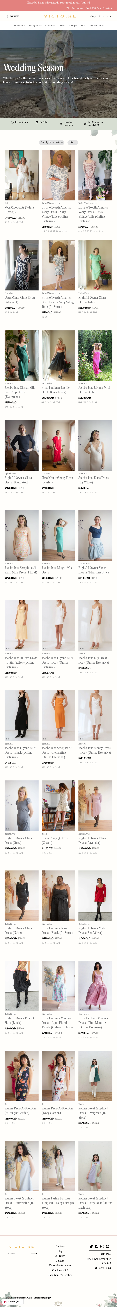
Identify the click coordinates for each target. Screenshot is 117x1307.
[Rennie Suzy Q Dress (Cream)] (59, 805)
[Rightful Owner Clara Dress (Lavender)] (95, 805)
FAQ (67, 8)
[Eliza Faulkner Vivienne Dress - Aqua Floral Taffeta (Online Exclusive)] (59, 986)
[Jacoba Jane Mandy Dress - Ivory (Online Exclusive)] (95, 715)
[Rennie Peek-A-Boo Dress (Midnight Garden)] (22, 1076)
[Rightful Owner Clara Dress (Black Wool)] (22, 445)
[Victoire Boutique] (60, 16)
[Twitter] (91, 1246)
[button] (51, 142)
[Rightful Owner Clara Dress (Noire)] (22, 895)
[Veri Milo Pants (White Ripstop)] (22, 175)
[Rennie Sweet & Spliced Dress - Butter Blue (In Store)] (22, 1166)
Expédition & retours (60, 1265)
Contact (60, 1260)
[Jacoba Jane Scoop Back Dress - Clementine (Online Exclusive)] (59, 715)
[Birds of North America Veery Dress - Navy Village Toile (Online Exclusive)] (59, 175)
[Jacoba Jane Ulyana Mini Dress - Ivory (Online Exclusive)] (59, 625)
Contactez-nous (77, 8)
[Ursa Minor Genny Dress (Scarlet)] (59, 445)
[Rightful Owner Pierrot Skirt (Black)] (22, 986)
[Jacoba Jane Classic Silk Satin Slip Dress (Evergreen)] (22, 355)
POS (28, 1298)
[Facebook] (96, 1246)
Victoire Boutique (19, 1298)
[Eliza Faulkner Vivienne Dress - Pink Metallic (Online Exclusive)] (95, 986)
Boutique (60, 1246)
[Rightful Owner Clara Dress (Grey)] (22, 805)
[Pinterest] (107, 1246)
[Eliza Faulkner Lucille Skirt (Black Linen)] (59, 355)
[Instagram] (102, 1246)
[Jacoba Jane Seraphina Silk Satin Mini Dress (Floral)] (22, 535)
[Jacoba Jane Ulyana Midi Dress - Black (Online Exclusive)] (22, 715)
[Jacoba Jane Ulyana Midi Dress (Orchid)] (95, 355)
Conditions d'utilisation (60, 1275)
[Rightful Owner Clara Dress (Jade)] (95, 265)
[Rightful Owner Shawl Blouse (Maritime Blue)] (95, 535)
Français (106, 8)
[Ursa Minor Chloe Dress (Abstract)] (22, 265)
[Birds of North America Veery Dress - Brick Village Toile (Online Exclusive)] (95, 175)
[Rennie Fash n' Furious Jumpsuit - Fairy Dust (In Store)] (59, 1166)
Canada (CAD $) (92, 8)
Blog (60, 1251)
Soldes (61, 25)
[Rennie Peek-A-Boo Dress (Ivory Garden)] (59, 1076)
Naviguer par (35, 25)
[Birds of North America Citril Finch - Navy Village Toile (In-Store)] (59, 265)
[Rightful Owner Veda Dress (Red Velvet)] (95, 895)
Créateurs (50, 25)
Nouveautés (20, 25)
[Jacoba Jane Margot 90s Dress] (59, 535)
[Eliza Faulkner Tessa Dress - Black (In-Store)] (59, 895)
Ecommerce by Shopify (42, 1298)
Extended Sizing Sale (38, 2)
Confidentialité (60, 1270)
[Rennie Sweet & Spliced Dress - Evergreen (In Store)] (95, 1076)
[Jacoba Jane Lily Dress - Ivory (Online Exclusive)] (95, 625)
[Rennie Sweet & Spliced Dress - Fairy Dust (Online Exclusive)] (95, 1166)
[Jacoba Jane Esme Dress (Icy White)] (95, 445)
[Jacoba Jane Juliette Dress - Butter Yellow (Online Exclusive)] (22, 625)
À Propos (73, 25)
